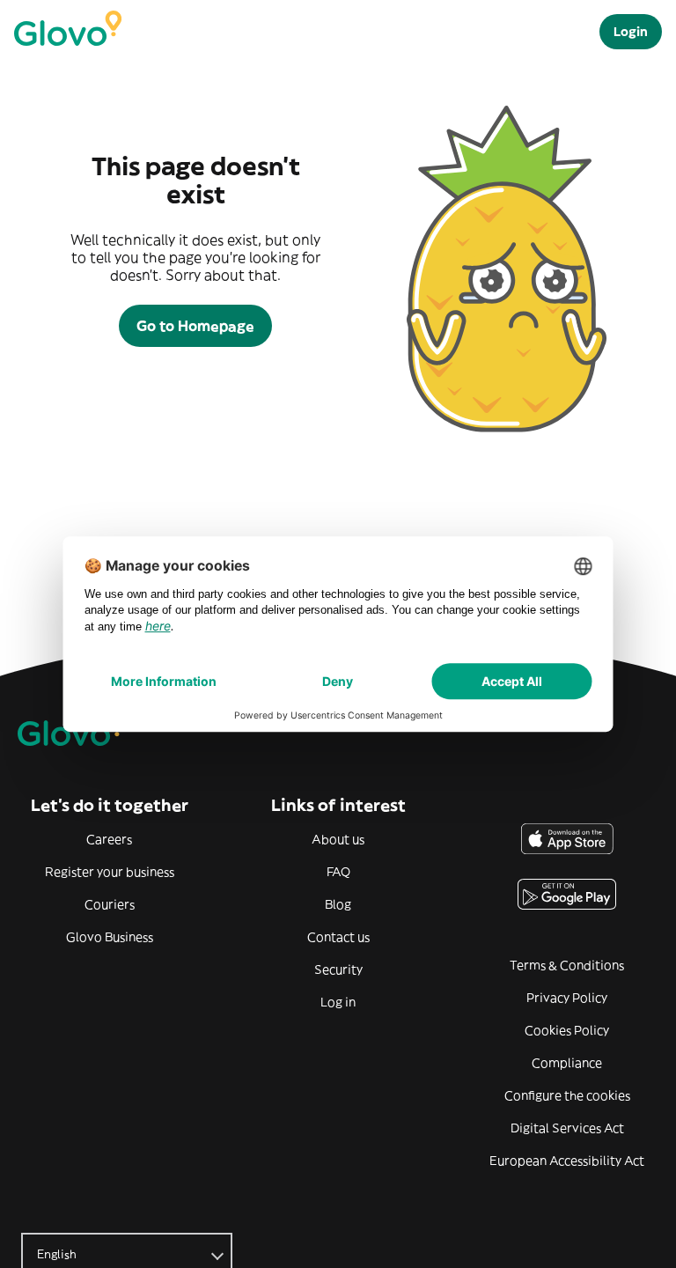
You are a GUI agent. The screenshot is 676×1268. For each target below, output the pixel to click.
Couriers (109, 904)
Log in (338, 1002)
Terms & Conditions (567, 965)
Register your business (109, 872)
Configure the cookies (567, 1095)
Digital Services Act (567, 1128)
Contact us (338, 937)
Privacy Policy (566, 998)
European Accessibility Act (566, 1160)
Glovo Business (109, 937)
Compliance (567, 1063)
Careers (109, 839)
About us (338, 839)
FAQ (338, 872)
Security (338, 969)
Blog (338, 904)
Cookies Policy (567, 1030)
